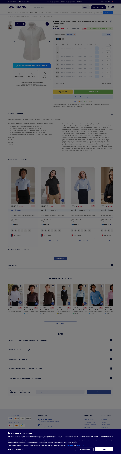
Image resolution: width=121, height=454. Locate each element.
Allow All (104, 449)
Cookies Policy (69, 445)
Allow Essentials (84, 449)
